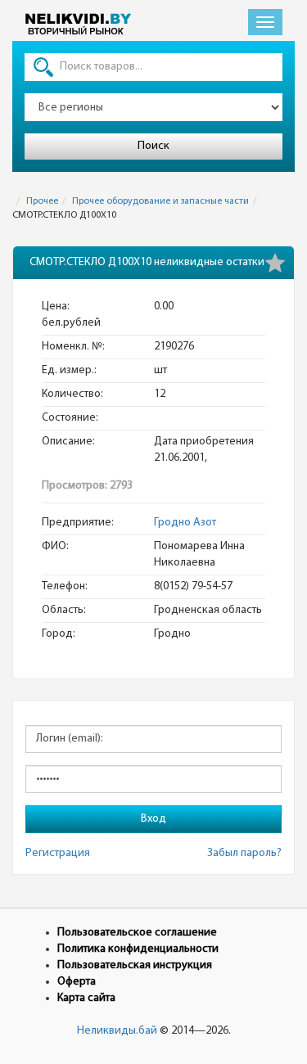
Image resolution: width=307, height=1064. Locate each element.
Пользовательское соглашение (137, 932)
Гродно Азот (185, 522)
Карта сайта (86, 998)
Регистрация (57, 853)
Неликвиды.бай (117, 1031)
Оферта (76, 982)
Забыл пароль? (244, 853)
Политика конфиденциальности (138, 949)
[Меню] (265, 22)
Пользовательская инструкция (134, 965)
